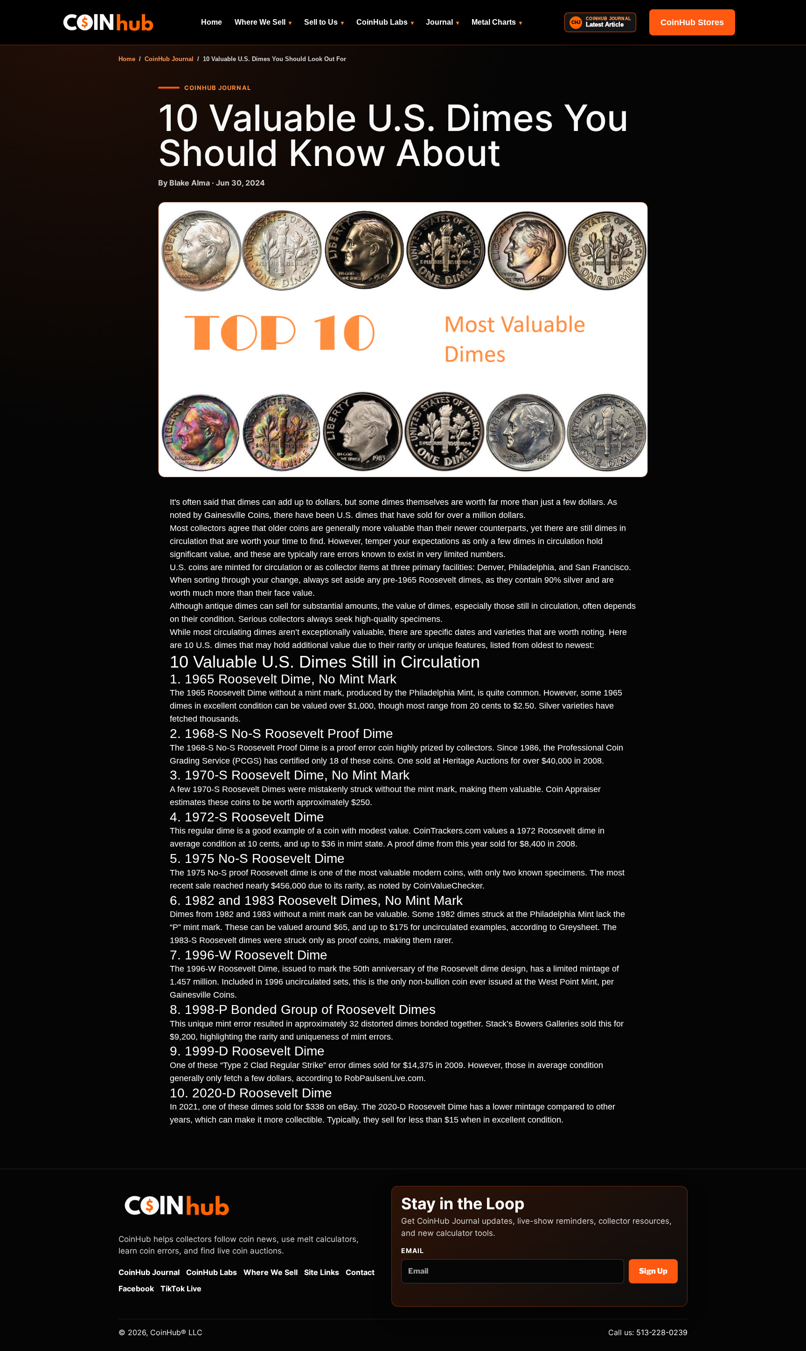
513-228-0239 (662, 1332)
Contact (360, 1272)
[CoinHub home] (108, 22)
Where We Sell (263, 22)
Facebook (136, 1288)
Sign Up (653, 1271)
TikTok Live (181, 1288)
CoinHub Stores (692, 22)
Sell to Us (324, 22)
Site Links (321, 1272)
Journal (442, 22)
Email (412, 1250)
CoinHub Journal (169, 58)
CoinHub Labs (385, 22)
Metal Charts (497, 22)
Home (211, 22)
